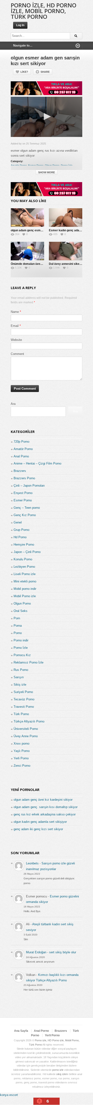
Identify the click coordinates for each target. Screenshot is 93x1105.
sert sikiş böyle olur (62, 952)
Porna (18, 625)
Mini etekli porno (25, 581)
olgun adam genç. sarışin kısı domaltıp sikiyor (46, 807)
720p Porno (21, 441)
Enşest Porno (23, 493)
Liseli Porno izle (25, 574)
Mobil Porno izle (25, 596)
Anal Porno (21, 456)
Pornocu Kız (22, 655)
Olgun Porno (52, 165)
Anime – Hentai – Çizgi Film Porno (37, 463)
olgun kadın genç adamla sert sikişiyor (40, 822)
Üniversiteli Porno (26, 729)
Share (45, 71)
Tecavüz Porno (24, 699)
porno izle (57, 1069)
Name (15, 312)
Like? (24, 71)
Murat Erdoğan (36, 952)
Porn (17, 618)
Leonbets (32, 863)
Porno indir (21, 640)
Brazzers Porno (24, 478)
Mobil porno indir (25, 589)
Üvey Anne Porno (26, 736)
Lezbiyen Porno (24, 566)
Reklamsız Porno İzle (28, 662)
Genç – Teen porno (27, 507)
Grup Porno (21, 530)
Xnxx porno (21, 743)
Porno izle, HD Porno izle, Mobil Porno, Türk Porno (43, 10)
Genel (18, 522)
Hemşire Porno (24, 544)
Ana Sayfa (21, 1030)
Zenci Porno (22, 765)
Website (16, 340)
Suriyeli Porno (23, 692)
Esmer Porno (35, 165)
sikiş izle (61, 1074)
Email (15, 326)
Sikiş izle (20, 684)
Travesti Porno (24, 706)
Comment (17, 354)
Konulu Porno (23, 559)
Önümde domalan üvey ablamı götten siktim (40, 264)
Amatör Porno (19, 165)
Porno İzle (66, 165)
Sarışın (19, 677)
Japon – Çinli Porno (27, 552)
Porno (18, 633)
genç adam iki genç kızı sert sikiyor (38, 829)
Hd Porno (20, 537)
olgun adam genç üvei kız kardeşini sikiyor (43, 799)
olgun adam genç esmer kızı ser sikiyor (37, 230)
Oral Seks (20, 611)
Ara (13, 404)
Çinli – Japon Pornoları (29, 485)
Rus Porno (21, 670)
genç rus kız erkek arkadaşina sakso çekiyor (45, 814)
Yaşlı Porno (22, 751)
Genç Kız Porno (25, 515)
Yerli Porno (21, 758)
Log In (20, 25)
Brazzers (20, 471)
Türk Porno (21, 714)
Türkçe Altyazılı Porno (29, 721)
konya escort (9, 1095)
